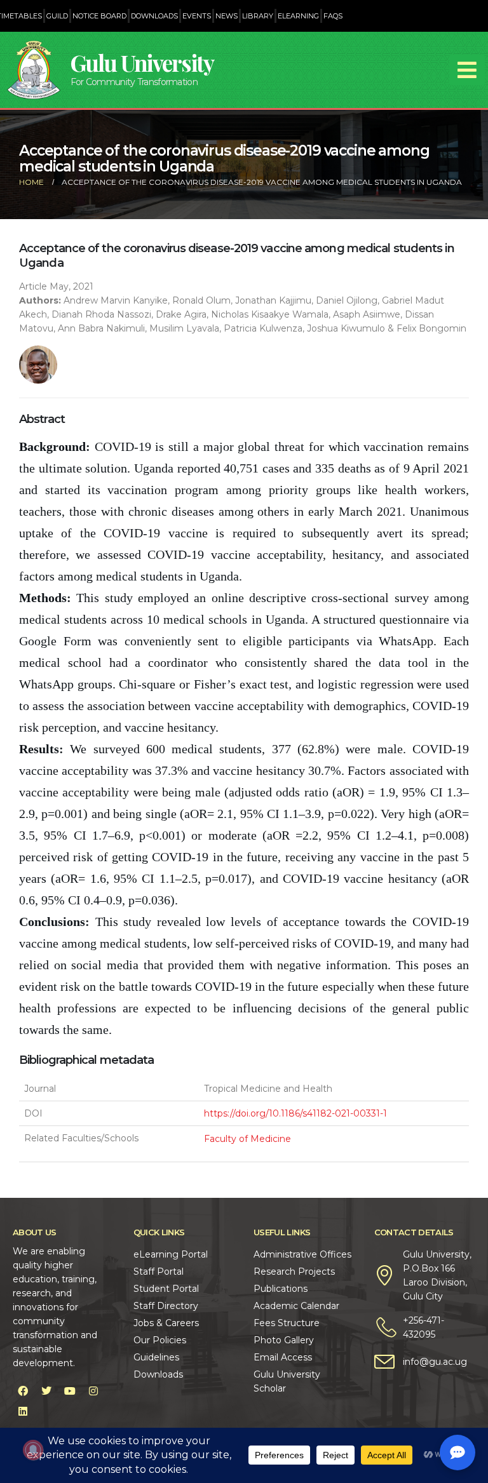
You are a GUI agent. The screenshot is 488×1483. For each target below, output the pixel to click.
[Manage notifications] (33, 1450)
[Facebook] (23, 1391)
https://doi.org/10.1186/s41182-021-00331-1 (295, 1113)
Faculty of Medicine (247, 1138)
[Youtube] (70, 1391)
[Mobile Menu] (467, 70)
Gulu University (142, 62)
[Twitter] (46, 1391)
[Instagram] (93, 1391)
